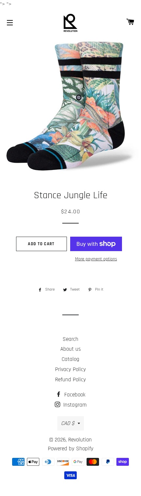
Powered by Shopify (70, 448)
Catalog (70, 359)
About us (70, 349)
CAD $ (67, 423)
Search (70, 339)
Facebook (74, 394)
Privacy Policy (70, 369)
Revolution (80, 439)
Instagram (74, 405)
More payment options (96, 259)
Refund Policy (70, 379)
